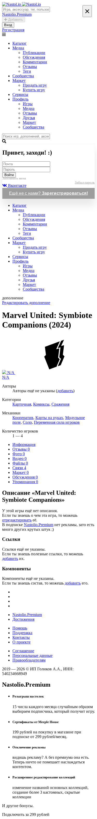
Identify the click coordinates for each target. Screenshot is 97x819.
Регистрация (13, 30)
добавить (65, 391)
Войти (9, 175)
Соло (27, 422)
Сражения (60, 404)
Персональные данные (32, 655)
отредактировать (17, 520)
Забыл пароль (85, 182)
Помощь (19, 628)
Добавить (15, 19)
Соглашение (23, 651)
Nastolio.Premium (38, 524)
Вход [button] (8, 25)
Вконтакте (16, 185)
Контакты (21, 637)
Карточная (21, 404)
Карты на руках (49, 417)
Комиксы (41, 404)
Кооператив (22, 417)
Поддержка (22, 633)
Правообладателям (29, 660)
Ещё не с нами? (48, 193)
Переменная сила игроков (57, 422)
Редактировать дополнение (26, 302)
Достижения (23, 619)
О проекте (21, 642)
